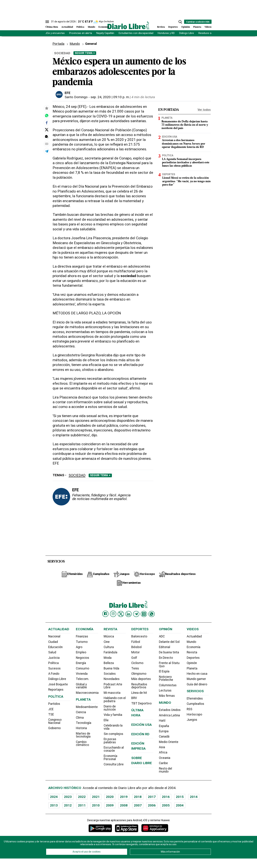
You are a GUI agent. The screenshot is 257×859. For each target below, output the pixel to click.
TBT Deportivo (141, 703)
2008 (124, 805)
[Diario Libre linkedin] (128, 614)
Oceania (164, 758)
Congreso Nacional (55, 721)
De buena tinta (169, 652)
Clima (80, 717)
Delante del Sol (169, 642)
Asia (162, 747)
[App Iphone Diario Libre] (126, 828)
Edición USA (169, 136)
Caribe (163, 763)
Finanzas (82, 636)
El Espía (164, 671)
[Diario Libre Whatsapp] (151, 614)
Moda (108, 657)
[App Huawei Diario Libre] (155, 828)
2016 (166, 797)
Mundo (91, 27)
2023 (68, 797)
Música (109, 636)
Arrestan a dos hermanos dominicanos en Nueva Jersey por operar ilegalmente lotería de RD (183, 143)
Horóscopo (194, 714)
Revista (161, 27)
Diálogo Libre (186, 33)
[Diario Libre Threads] (144, 614)
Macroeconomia (87, 692)
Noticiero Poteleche (166, 678)
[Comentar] (46, 136)
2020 (110, 797)
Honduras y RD (166, 33)
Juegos (192, 719)
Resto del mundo (165, 770)
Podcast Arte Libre (113, 686)
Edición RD (140, 734)
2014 (194, 797)
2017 (152, 797)
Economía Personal (110, 757)
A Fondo (53, 673)
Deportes (173, 27)
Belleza (109, 663)
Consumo (82, 668)
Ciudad (53, 642)
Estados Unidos (170, 710)
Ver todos (204, 109)
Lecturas (165, 690)
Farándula (110, 652)
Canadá (164, 736)
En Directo (166, 657)
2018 (138, 797)
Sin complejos (113, 734)
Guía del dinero (197, 684)
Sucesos (54, 668)
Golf (134, 657)
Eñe (106, 720)
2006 (152, 805)
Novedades (112, 679)
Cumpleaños (195, 704)
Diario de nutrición (110, 708)
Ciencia (81, 712)
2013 (54, 805)
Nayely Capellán (105, 33)
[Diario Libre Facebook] (105, 614)
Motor (135, 652)
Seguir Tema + (85, 53)
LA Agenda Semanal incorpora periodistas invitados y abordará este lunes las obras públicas (185, 162)
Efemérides (195, 698)
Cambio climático (82, 743)
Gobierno (54, 728)
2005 (166, 805)
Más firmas (167, 695)
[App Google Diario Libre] (100, 828)
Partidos (54, 704)
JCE (50, 709)
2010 (96, 805)
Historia (81, 728)
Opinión (185, 27)
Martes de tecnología (83, 735)
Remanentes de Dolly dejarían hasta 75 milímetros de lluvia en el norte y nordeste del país (185, 125)
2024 (54, 797)
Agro (79, 647)
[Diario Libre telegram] (136, 614)
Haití (162, 720)
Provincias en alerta (80, 33)
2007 (138, 805)
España (164, 726)
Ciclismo (137, 663)
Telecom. (82, 679)
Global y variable (81, 686)
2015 (180, 797)
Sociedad (77, 475)
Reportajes (55, 689)
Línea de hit (139, 692)
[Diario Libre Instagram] (113, 614)
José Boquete (58, 684)
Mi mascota (112, 692)
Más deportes (141, 679)
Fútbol (135, 642)
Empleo (81, 652)
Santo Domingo (76, 97)
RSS (189, 709)
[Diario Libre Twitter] (121, 614)
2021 (96, 797)
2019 (124, 797)
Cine (107, 642)
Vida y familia (113, 715)
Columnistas (168, 685)
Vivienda (82, 673)
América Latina (169, 715)
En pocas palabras (110, 740)
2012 (68, 805)
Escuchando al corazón (114, 749)
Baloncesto (139, 636)
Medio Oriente (168, 742)
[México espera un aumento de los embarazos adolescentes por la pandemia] (46, 115)
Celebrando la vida (113, 727)
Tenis (135, 668)
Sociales (110, 673)
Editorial (164, 647)
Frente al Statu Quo (169, 664)
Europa (164, 731)
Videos (208, 27)
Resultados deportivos (139, 686)
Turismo (82, 642)
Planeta (197, 27)
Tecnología (83, 723)
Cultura (109, 647)
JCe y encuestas (55, 33)
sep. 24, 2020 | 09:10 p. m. (110, 97)
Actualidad (67, 27)
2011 (82, 805)
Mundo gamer (196, 679)
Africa (163, 752)
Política (80, 27)
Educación (55, 647)
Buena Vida (111, 668)
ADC (162, 636)
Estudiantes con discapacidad (136, 33)
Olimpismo (138, 673)
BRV (134, 698)
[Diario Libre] (128, 25)
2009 (110, 805)
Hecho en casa (197, 673)
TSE (51, 714)
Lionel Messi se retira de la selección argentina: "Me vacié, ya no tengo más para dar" (186, 181)
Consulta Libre (114, 764)
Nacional (54, 636)
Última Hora (51, 27)
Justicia (54, 657)
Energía (81, 663)
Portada (58, 44)
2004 (180, 805)
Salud (52, 652)
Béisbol (136, 647)
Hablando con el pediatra (115, 699)
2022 (82, 797)
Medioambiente (87, 707)
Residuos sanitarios (209, 33)
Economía (103, 27)
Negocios (82, 657)
